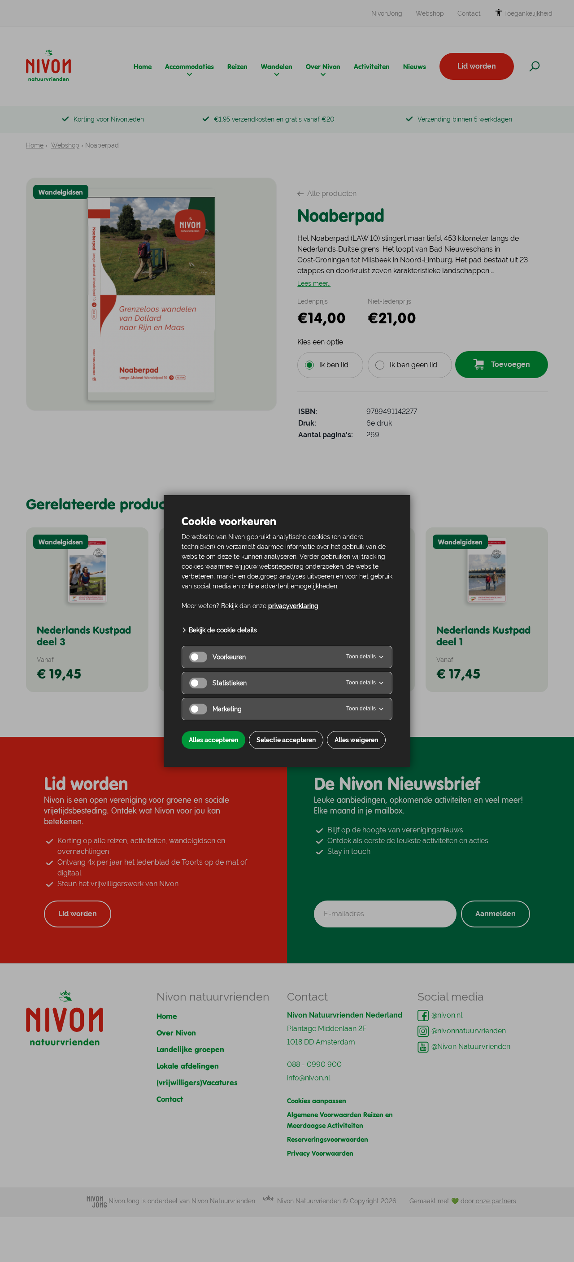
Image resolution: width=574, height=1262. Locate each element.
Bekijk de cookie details (222, 630)
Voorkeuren (229, 657)
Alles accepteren (213, 740)
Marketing (227, 709)
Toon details (361, 656)
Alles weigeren (356, 740)
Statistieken (230, 683)
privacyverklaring (293, 605)
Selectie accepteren (286, 740)
